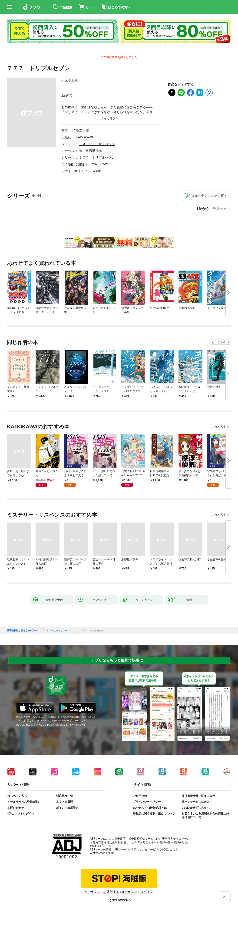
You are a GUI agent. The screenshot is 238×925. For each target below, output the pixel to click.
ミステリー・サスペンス (97, 144)
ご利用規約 (140, 796)
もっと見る (219, 342)
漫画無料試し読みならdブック (23, 630)
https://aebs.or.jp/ (103, 853)
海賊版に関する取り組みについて (154, 813)
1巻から (203, 209)
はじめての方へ (17, 796)
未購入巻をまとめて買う (209, 196)
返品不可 (67, 95)
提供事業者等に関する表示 (198, 796)
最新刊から (221, 209)
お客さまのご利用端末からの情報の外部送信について (205, 815)
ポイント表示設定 (67, 807)
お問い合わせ (15, 807)
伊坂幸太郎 (69, 80)
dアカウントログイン (20, 813)
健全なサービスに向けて (197, 801)
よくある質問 (64, 801)
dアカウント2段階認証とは (150, 807)
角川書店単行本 (90, 151)
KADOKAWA (85, 137)
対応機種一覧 (64, 796)
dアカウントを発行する (102, 892)
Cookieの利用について (196, 807)
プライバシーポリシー (147, 801)
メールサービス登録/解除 (23, 801)
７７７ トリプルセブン (97, 157)
